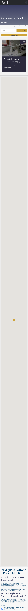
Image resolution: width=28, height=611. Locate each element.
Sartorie (8, 26)
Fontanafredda (14, 66)
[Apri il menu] (25, 2)
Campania (14, 26)
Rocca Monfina (7, 67)
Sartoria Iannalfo (11, 59)
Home (2, 26)
